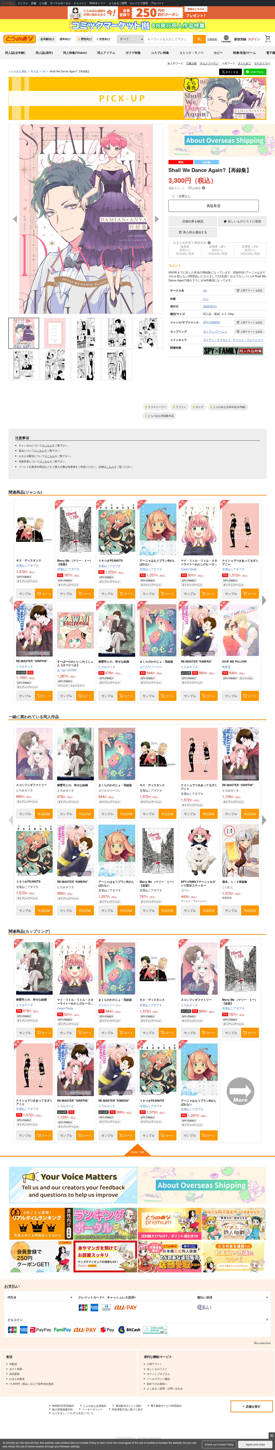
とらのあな (8, 3)
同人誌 (34, 71)
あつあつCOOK (66, 670)
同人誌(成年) (44, 52)
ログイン (254, 39)
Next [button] (157, 219)
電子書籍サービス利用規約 (166, 1405)
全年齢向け (47, 39)
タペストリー (262, 63)
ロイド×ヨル (246, 678)
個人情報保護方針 (62, 1409)
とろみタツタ (24, 666)
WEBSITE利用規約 (63, 1405)
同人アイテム (106, 52)
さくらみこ (244, 63)
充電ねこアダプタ (27, 565)
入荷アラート (251, 290)
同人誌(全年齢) (15, 52)
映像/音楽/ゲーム (244, 52)
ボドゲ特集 (133, 52)
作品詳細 (44, 814)
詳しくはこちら (262, 1342)
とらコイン (80, 3)
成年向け (65, 39)
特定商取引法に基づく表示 (127, 1409)
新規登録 (240, 39)
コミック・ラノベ (191, 52)
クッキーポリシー (92, 1409)
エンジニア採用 (139, 3)
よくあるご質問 (118, 3)
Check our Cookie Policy (219, 1444)
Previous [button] (15, 219)
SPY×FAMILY (24, 576)
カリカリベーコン (151, 667)
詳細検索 (212, 39)
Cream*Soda (189, 569)
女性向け (104, 39)
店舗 (33, 3)
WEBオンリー (97, 3)
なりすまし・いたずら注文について (72, 1413)
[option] (86, 219)
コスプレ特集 (160, 52)
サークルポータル (60, 3)
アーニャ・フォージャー (71, 685)
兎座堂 (226, 667)
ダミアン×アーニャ (27, 581)
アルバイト (157, 3)
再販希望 (213, 205)
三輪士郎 (191, 63)
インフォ (23, 3)
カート (46, 593)
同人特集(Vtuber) (75, 52)
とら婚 (43, 3)
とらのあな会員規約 (94, 1405)
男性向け (86, 39)
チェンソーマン (209, 63)
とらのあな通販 (18, 71)
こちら (48, 445)
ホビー (218, 52)
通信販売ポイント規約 (128, 1405)
